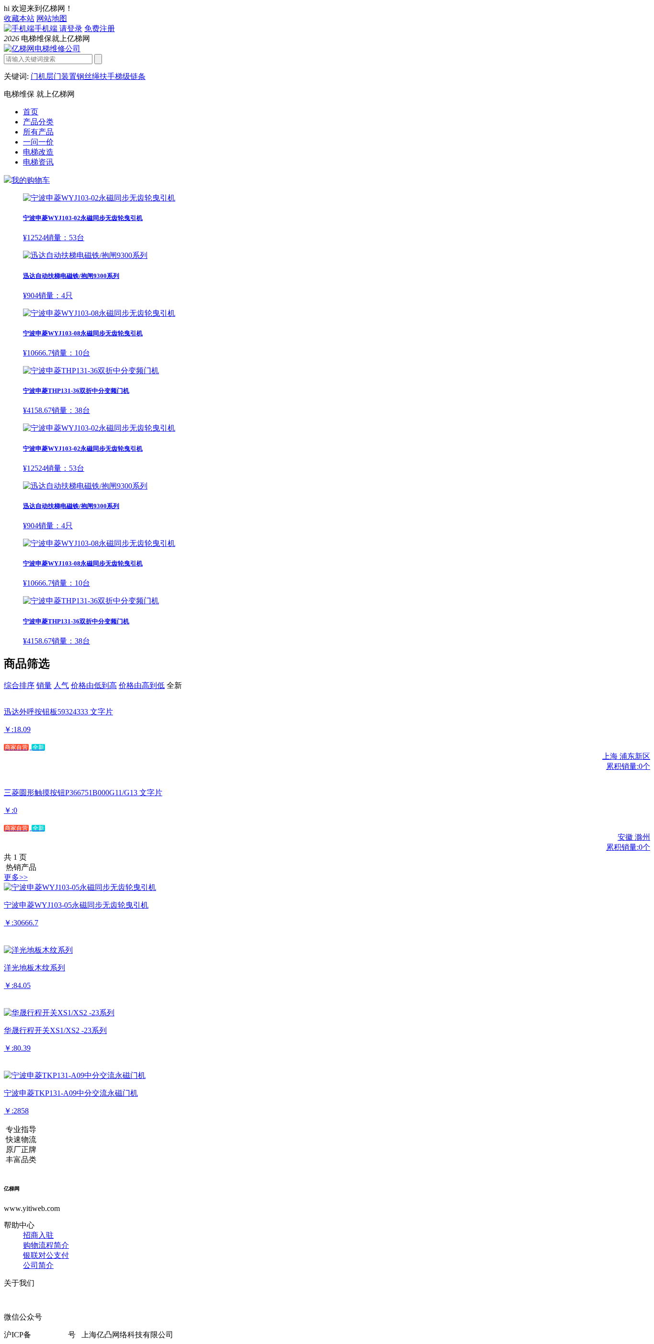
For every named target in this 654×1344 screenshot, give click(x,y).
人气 (61, 685)
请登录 (70, 28)
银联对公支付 (46, 1255)
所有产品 (38, 132)
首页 (30, 112)
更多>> (16, 877)
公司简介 (38, 1265)
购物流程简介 (46, 1245)
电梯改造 (38, 152)
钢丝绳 (88, 76)
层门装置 (61, 76)
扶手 (107, 76)
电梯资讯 (38, 162)
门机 (38, 76)
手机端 (46, 28)
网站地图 (51, 18)
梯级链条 (130, 76)
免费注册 (99, 28)
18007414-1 (49, 1335)
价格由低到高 (94, 685)
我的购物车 (30, 180)
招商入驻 (38, 1235)
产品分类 (38, 122)
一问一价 (38, 142)
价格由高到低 (142, 685)
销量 (44, 685)
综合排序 (19, 685)
